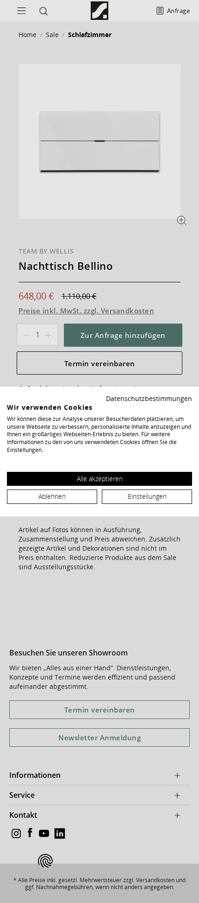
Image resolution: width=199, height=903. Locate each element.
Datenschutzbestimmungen (149, 398)
